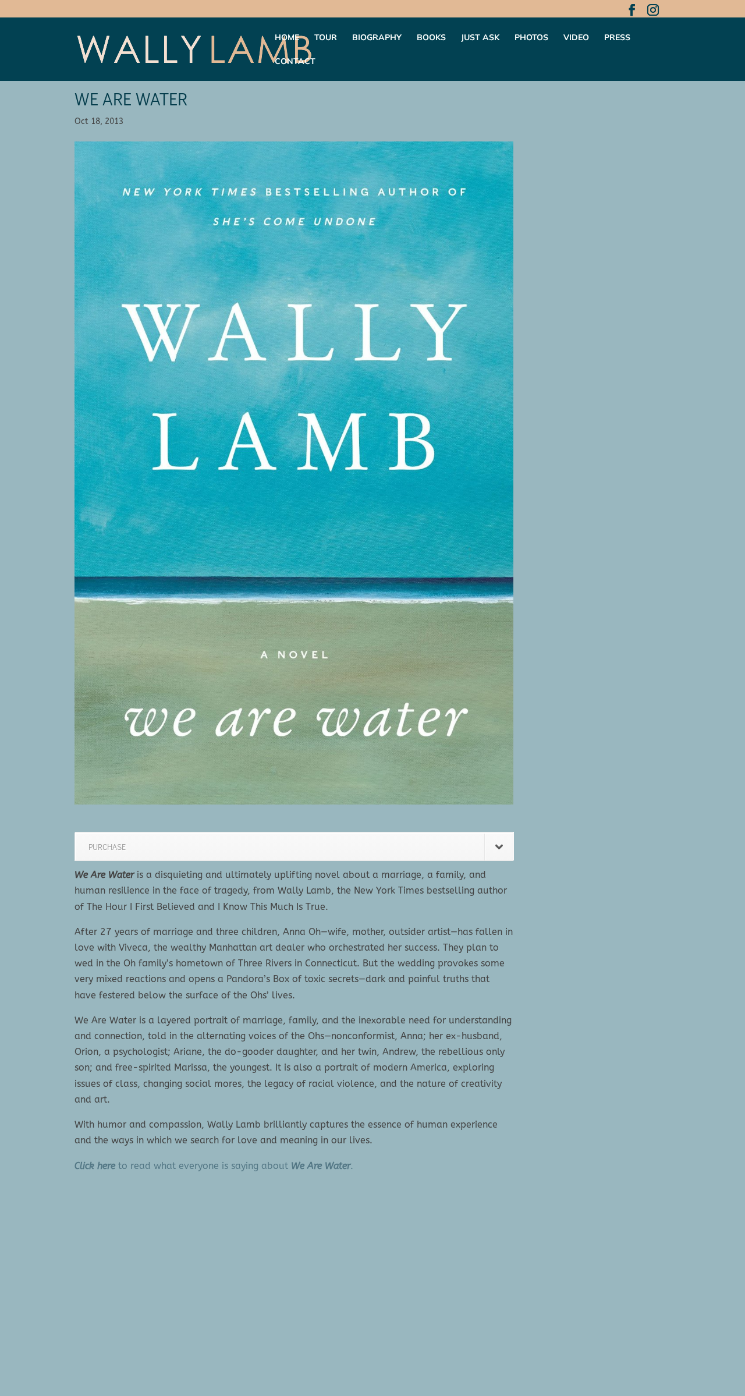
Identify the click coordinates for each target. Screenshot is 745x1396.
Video (576, 37)
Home (287, 37)
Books (431, 37)
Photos (531, 37)
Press (617, 37)
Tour (325, 37)
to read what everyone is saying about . (213, 1165)
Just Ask (480, 37)
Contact (295, 61)
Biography (377, 37)
